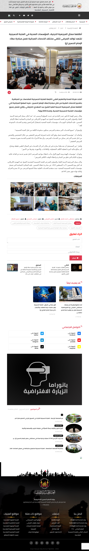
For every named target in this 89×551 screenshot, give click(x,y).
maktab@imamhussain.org (78, 522)
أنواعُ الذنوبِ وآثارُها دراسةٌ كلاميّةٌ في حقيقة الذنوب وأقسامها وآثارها (42, 428)
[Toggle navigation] (79, 15)
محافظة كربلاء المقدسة (41, 223)
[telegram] (42, 543)
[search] (14, 15)
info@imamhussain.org (78, 519)
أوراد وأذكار (55, 529)
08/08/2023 (76, 92)
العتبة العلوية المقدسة (11, 519)
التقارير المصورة (58, 436)
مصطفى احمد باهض (67, 218)
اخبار (61, 28)
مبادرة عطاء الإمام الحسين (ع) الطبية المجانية (52, 227)
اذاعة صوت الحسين (56, 532)
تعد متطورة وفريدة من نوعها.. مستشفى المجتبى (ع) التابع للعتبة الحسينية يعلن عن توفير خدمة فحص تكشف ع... (71, 309)
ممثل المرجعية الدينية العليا (62, 223)
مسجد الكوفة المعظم (11, 535)
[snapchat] (36, 543)
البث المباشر (56, 522)
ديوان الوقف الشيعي (33, 522)
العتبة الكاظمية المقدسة (11, 522)
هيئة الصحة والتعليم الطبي (21, 223)
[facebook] (32, 15)
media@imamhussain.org (78, 526)
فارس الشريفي (49, 218)
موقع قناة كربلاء (33, 532)
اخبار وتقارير (52, 28)
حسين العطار (15, 218)
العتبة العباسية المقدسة (11, 532)
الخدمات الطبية (75, 227)
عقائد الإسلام (59, 426)
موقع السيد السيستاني (33, 519)
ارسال (74, 258)
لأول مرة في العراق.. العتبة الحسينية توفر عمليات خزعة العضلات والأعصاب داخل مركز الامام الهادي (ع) (45, 307)
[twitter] (28, 15)
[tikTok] (31, 543)
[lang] (9, 15)
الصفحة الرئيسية (72, 28)
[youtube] (24, 15)
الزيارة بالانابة (56, 519)
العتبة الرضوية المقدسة (11, 526)
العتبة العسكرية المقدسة (11, 529)
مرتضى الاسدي (32, 218)
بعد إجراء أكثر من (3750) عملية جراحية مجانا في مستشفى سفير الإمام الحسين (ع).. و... (37, 438)
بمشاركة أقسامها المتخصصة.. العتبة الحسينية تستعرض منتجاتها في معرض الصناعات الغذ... (36, 448)
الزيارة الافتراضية (55, 526)
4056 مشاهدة (63, 92)
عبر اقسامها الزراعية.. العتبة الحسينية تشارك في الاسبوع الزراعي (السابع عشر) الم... (38, 418)
